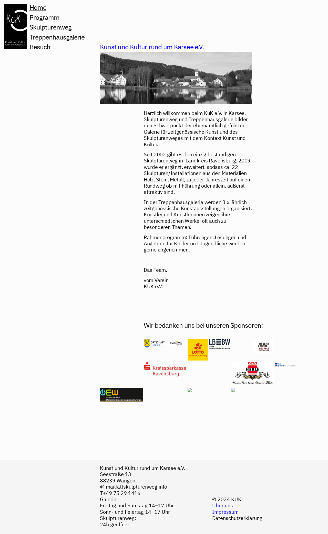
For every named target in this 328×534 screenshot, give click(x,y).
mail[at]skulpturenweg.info (136, 486)
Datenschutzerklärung (237, 517)
